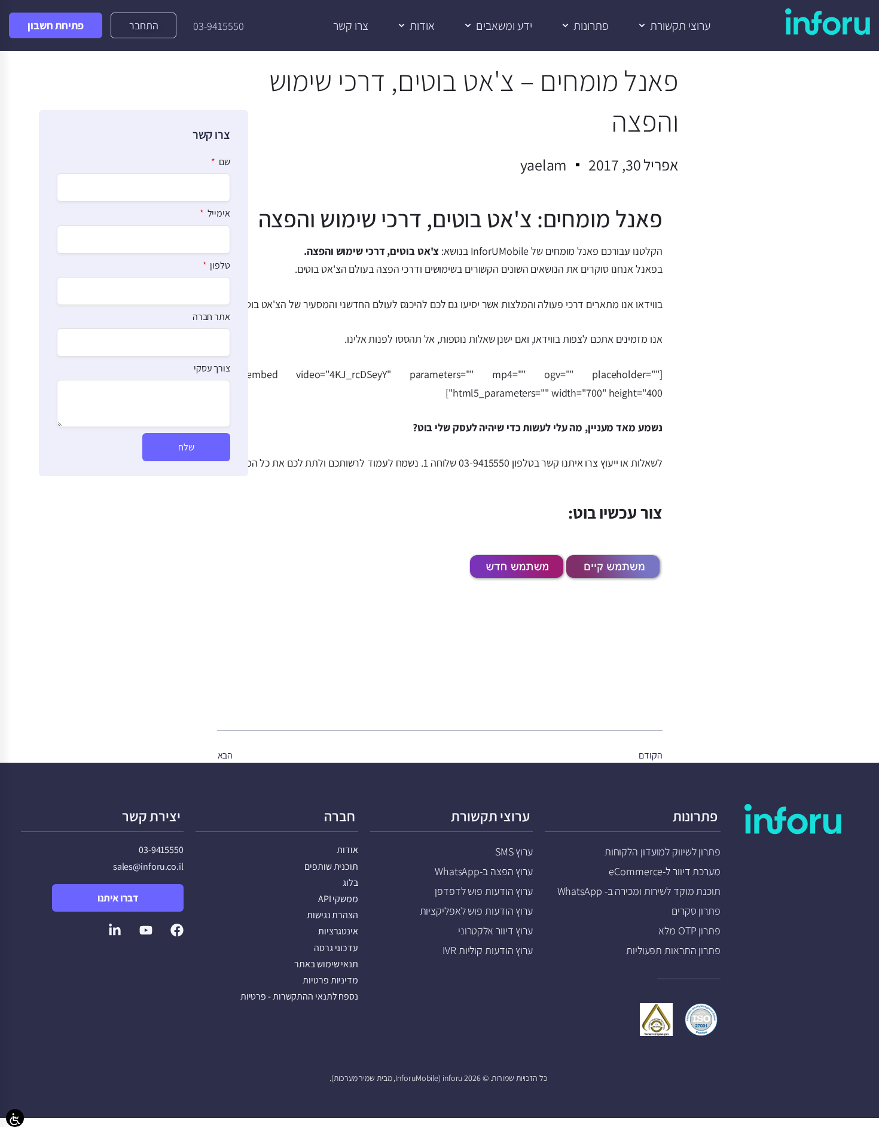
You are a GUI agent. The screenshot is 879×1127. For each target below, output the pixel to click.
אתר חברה (211, 317)
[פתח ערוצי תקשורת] (642, 25)
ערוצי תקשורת (490, 816)
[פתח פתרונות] (565, 25)
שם (223, 162)
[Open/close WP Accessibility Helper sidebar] (15, 1118)
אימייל (218, 214)
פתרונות (695, 816)
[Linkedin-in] (114, 930)
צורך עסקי (212, 368)
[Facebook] (177, 930)
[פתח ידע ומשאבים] (468, 25)
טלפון (219, 266)
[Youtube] (145, 930)
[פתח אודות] (401, 25)
